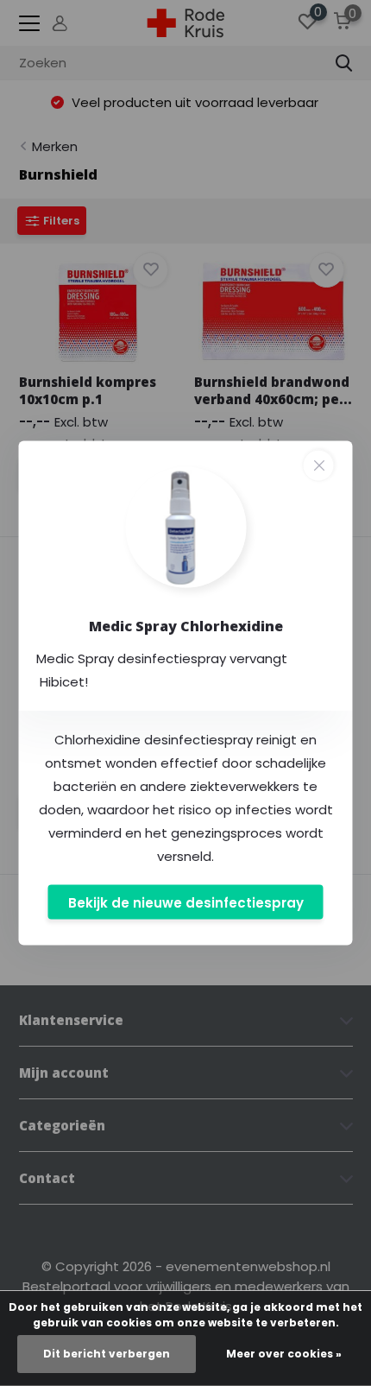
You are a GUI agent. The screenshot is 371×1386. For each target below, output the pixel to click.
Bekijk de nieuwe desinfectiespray (186, 902)
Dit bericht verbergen (106, 1353)
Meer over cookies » (284, 1353)
